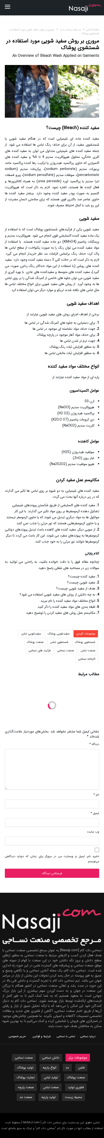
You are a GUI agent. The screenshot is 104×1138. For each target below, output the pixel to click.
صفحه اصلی (92, 30)
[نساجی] (85, 3)
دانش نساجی (50, 1057)
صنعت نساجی (65, 650)
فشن (81, 1067)
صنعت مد (26, 1097)
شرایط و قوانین (41, 1036)
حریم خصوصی (17, 1036)
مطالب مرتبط (88, 674)
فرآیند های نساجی (40, 650)
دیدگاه (94, 744)
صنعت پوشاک (35, 642)
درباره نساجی (88, 1036)
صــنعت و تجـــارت (70, 30)
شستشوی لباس (59, 642)
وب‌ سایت (93, 831)
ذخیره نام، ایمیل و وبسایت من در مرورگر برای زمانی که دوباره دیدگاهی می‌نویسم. (52, 859)
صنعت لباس (88, 650)
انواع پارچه (49, 1067)
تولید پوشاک (25, 1067)
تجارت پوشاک (26, 1077)
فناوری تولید (76, 1087)
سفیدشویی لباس (31, 633)
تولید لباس (51, 1077)
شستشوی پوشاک (85, 642)
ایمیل (95, 813)
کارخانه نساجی (86, 659)
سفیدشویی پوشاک (59, 633)
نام (96, 794)
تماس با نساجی (66, 1036)
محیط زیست (73, 1097)
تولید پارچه (48, 1097)
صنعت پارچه (26, 1087)
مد (67, 1067)
